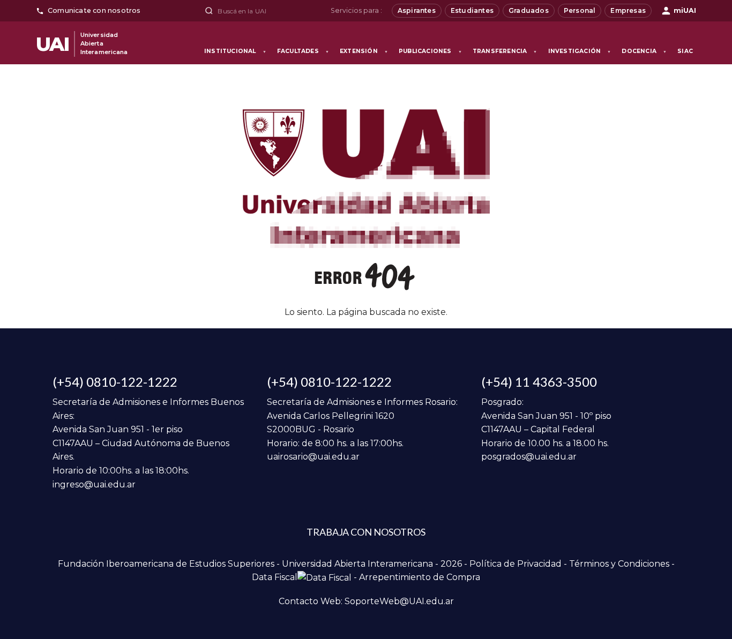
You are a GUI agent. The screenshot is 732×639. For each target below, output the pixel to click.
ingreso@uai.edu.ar (94, 484)
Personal (580, 10)
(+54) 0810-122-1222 (115, 381)
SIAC (685, 51)
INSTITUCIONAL (235, 51)
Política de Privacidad (515, 564)
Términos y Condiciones (619, 564)
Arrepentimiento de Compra (419, 577)
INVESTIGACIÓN (579, 51)
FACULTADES (303, 51)
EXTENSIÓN (364, 51)
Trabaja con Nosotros (366, 532)
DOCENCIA (644, 51)
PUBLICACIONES (430, 51)
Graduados (529, 10)
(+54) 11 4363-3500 (539, 381)
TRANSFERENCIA (505, 51)
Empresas (628, 10)
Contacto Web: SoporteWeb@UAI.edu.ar (366, 601)
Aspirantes (417, 10)
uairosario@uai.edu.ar (313, 457)
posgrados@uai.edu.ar (529, 457)
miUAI (685, 10)
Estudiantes (472, 10)
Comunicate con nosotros (94, 10)
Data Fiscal (274, 577)
